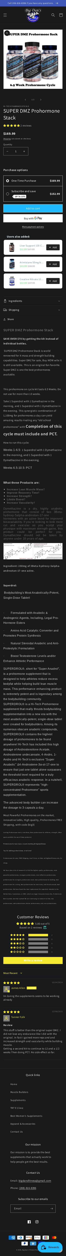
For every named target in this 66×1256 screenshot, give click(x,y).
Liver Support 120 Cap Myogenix (32, 245)
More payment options (33, 226)
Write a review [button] (33, 960)
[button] (5, 15)
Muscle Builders (19, 1092)
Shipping (7, 139)
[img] (11, 982)
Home (13, 1084)
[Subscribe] (51, 1208)
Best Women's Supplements (26, 1115)
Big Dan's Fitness (28, 1250)
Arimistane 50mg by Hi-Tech (32, 262)
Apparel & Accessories (22, 1123)
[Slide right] (41, 100)
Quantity (7, 144)
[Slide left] (25, 100)
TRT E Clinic (16, 1108)
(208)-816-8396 (27, 1188)
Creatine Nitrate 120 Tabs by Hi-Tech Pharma (32, 279)
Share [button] (10, 319)
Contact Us (16, 1131)
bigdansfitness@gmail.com (35, 1180)
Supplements (18, 1100)
